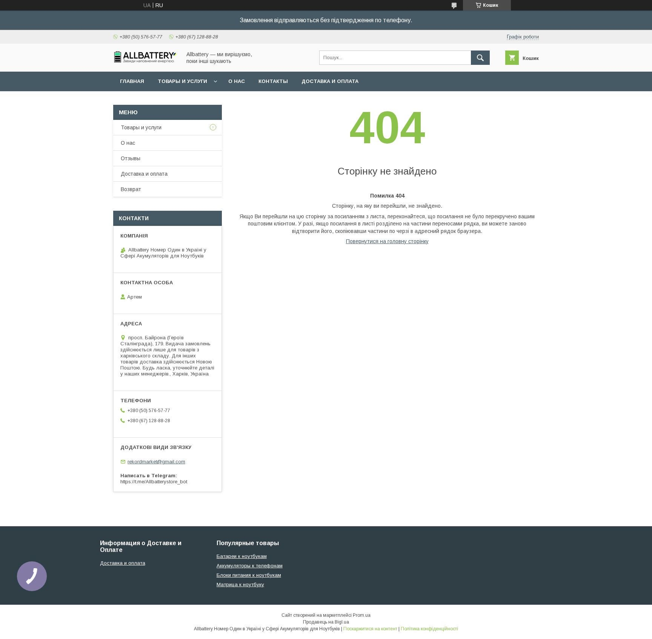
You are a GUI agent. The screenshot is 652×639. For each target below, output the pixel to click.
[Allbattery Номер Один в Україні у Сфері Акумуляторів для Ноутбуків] (145, 61)
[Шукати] (480, 58)
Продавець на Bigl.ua (326, 622)
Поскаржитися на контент (370, 628)
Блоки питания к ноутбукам (249, 575)
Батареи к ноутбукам (242, 556)
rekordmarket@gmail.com (156, 461)
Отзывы (130, 158)
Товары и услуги (182, 81)
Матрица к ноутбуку (240, 584)
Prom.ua (362, 615)
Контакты (273, 81)
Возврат (131, 189)
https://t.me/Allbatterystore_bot (153, 481)
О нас (236, 81)
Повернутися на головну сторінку (387, 241)
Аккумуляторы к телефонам (250, 566)
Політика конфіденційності (429, 628)
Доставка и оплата (329, 81)
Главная (132, 81)
